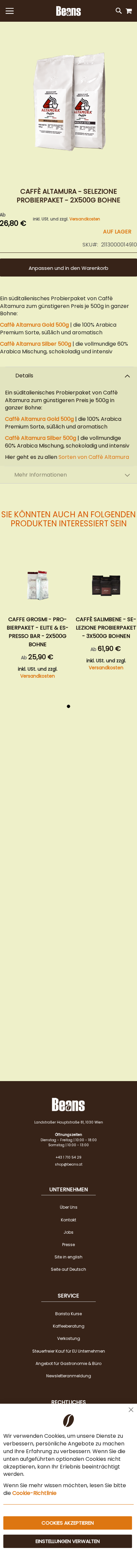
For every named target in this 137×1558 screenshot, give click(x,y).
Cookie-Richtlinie (34, 1493)
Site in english (68, 1257)
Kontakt (68, 1220)
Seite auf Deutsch (68, 1269)
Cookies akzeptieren (68, 1522)
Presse (68, 1244)
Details (24, 375)
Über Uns (68, 1207)
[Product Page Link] (37, 584)
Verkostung (68, 1338)
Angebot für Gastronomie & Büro (68, 1363)
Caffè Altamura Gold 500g (34, 325)
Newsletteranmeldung (68, 1376)
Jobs (68, 1232)
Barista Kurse (68, 1314)
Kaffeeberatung (68, 1326)
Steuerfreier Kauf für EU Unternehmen (68, 1351)
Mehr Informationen (40, 475)
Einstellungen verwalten (68, 1541)
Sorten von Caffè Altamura (94, 457)
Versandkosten (84, 219)
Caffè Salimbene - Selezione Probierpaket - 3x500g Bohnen (106, 628)
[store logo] (68, 11)
